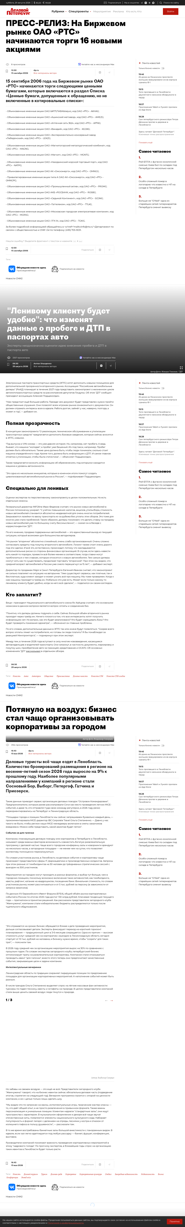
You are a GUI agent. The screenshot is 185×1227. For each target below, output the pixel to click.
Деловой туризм (31, 1174)
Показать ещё (145, 142)
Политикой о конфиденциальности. (66, 1223)
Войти (170, 11)
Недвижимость (148, 1174)
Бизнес (161, 1174)
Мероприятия (102, 11)
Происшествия (63, 676)
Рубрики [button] (58, 11)
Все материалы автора (45, 73)
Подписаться (114, 2)
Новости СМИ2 (14, 278)
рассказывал (33, 651)
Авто (26, 676)
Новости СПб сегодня (115, 676)
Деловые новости (80, 676)
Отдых (108, 1174)
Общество (48, 676)
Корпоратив (70, 1174)
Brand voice (26, 1177)
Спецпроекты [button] (79, 11)
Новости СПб (97, 676)
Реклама (118, 11)
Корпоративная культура (90, 1174)
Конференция (12, 1177)
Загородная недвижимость (126, 1174)
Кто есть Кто (134, 11)
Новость (16, 676)
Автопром (36, 676)
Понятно (175, 1221)
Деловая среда (56, 1174)
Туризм (44, 1174)
